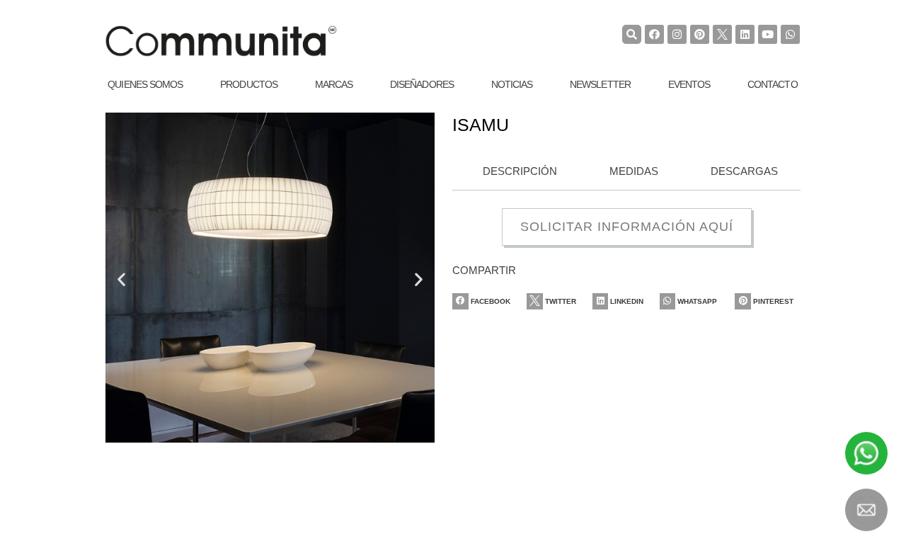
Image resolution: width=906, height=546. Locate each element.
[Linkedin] (745, 34)
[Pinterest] (699, 34)
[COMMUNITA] (221, 41)
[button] (121, 279)
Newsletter (600, 84)
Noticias (512, 84)
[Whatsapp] (790, 34)
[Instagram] (677, 34)
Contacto (772, 84)
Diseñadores (422, 84)
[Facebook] (654, 34)
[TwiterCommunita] (722, 34)
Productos (248, 84)
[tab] (515, 172)
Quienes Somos (145, 84)
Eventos (689, 84)
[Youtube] (767, 34)
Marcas (334, 84)
